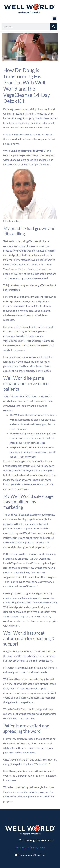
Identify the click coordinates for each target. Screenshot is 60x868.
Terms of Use (22, 847)
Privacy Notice (38, 848)
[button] (54, 18)
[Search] (53, 26)
